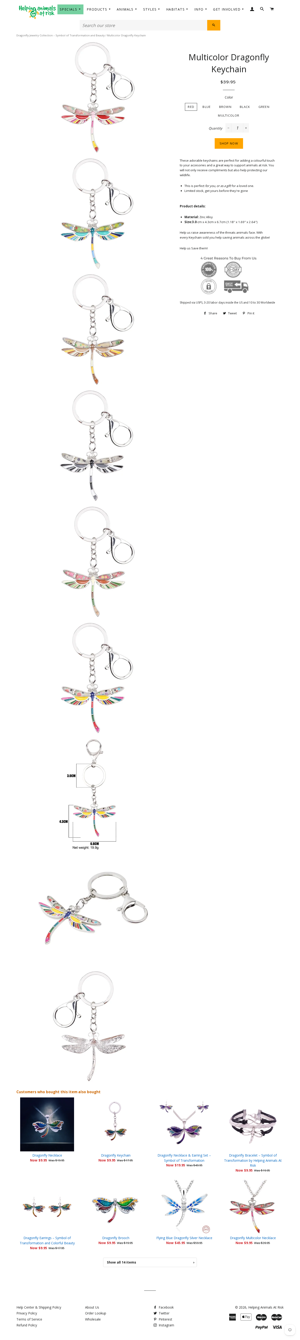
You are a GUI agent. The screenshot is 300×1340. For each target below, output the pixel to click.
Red (191, 107)
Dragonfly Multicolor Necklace (253, 1238)
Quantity (215, 128)
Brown (225, 107)
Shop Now (229, 143)
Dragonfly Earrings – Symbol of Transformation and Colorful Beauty (47, 1240)
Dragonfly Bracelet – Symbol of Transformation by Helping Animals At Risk (253, 1160)
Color (229, 97)
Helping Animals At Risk (266, 1307)
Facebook (166, 1307)
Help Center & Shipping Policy (38, 1307)
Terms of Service (29, 1319)
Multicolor (228, 115)
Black (245, 107)
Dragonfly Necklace (47, 1155)
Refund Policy (26, 1325)
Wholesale (93, 1319)
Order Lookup (95, 1313)
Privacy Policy (26, 1313)
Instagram (166, 1325)
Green (264, 107)
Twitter (163, 1313)
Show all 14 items (150, 1262)
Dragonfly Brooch (115, 1238)
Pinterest (165, 1319)
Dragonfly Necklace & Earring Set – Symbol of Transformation (184, 1158)
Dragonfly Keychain (116, 1155)
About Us (92, 1307)
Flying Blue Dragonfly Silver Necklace (184, 1238)
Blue (206, 107)
